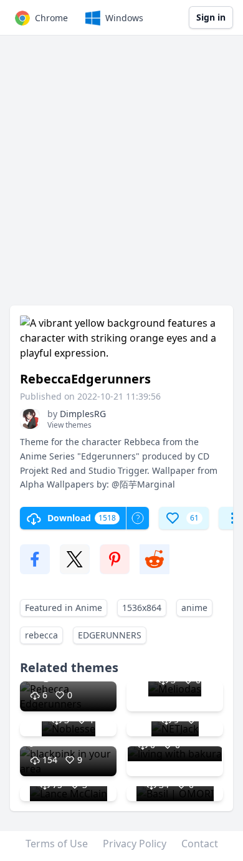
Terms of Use (57, 843)
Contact (199, 843)
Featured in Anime (63, 607)
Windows (124, 18)
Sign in (211, 17)
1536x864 (141, 607)
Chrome (51, 18)
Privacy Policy (134, 843)
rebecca (41, 635)
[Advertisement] (121, 176)
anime (194, 607)
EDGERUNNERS (109, 635)
